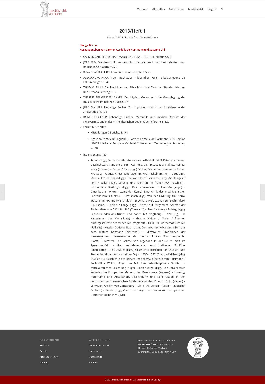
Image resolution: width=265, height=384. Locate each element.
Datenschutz (95, 356)
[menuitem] (142, 9)
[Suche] (222, 9)
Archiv (106, 345)
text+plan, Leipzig (152, 379)
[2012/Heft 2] (2, 192)
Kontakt (93, 362)
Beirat (43, 350)
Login (55, 356)
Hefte (130, 37)
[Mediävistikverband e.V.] (53, 9)
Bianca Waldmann (149, 37)
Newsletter (95, 345)
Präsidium (45, 345)
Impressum (95, 350)
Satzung (44, 362)
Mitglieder (45, 356)
